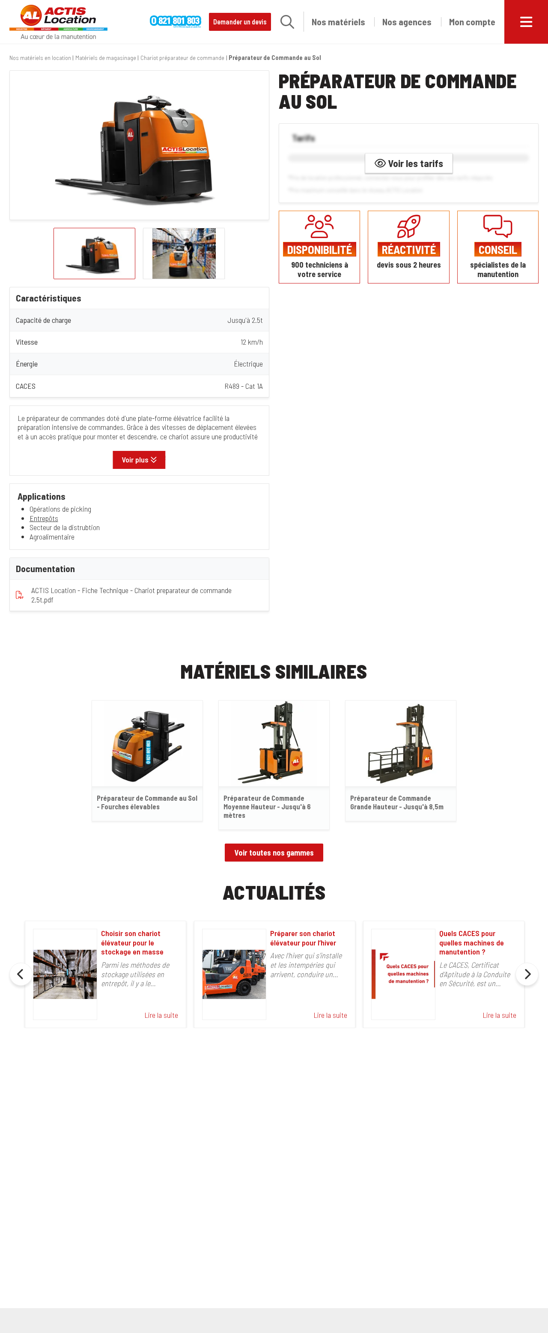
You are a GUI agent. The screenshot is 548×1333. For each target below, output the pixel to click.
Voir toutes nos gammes (274, 852)
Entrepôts (44, 518)
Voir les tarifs (414, 163)
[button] (287, 22)
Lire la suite (161, 1015)
